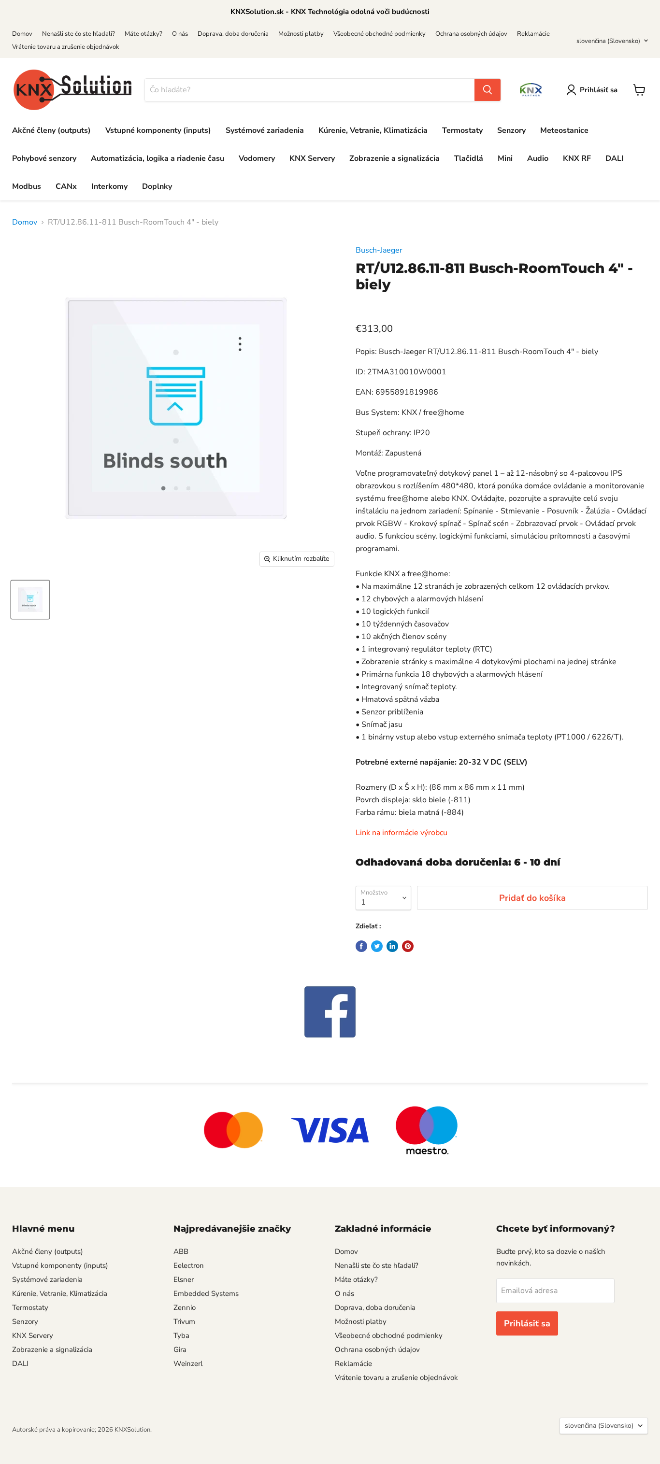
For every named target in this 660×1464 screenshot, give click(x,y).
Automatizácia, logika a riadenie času (157, 158)
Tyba (181, 1335)
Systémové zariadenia (265, 130)
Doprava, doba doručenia (233, 33)
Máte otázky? (143, 33)
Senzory (511, 130)
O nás (180, 33)
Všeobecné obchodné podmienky (379, 33)
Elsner (183, 1279)
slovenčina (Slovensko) (608, 41)
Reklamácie (533, 33)
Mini (505, 158)
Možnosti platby (301, 33)
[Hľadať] (487, 90)
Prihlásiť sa (598, 90)
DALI (614, 158)
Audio (537, 158)
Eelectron (188, 1265)
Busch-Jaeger (379, 250)
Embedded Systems (206, 1293)
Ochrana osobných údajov (471, 33)
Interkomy (109, 186)
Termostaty (462, 130)
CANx (66, 186)
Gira (180, 1349)
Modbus (26, 186)
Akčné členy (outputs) (51, 130)
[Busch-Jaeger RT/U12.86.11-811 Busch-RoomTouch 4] (30, 600)
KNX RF (577, 158)
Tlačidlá (468, 158)
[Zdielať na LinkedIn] (392, 946)
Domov (22, 33)
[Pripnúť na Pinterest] (408, 946)
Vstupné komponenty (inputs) (158, 130)
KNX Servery (312, 158)
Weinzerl (187, 1363)
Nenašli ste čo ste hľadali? (78, 33)
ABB (180, 1251)
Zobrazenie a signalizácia (394, 158)
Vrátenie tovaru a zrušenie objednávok (65, 47)
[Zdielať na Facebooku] (361, 946)
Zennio (184, 1307)
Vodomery (257, 158)
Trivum (184, 1321)
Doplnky (157, 186)
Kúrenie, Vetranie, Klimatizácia (373, 130)
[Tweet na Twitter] (377, 946)
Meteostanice (564, 130)
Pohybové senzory (44, 158)
